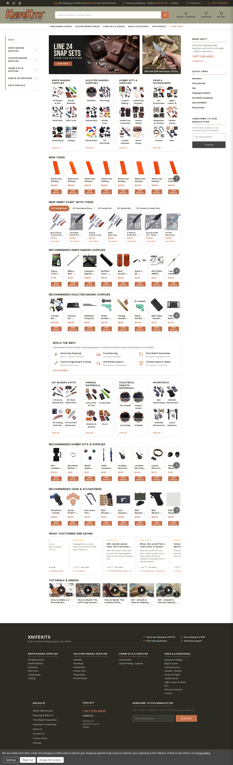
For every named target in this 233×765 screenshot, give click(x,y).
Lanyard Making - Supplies (131, 663)
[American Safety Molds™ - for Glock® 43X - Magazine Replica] (123, 168)
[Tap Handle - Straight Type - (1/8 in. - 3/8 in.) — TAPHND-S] (173, 260)
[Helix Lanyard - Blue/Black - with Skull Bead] (106, 454)
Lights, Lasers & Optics (175, 682)
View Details (56, 191)
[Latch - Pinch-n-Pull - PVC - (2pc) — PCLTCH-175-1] (157, 454)
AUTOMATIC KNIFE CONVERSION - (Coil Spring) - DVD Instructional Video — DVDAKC (157, 272)
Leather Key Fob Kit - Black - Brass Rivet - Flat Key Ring (122, 467)
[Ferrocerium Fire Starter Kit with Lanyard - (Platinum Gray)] (90, 499)
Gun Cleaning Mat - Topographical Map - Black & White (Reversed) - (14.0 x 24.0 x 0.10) (123, 511)
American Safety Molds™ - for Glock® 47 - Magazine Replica (73, 180)
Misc (167, 686)
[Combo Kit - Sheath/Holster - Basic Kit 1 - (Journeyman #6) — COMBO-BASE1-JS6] (73, 305)
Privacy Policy (198, 107)
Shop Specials (159, 26)
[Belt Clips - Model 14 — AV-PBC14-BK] (157, 305)
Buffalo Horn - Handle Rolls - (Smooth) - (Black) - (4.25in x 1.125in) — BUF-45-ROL (106, 272)
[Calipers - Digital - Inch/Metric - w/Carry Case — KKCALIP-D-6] (90, 260)
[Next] (176, 178)
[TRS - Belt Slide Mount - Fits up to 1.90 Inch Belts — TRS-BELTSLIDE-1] (173, 305)
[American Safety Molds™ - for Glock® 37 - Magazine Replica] (173, 168)
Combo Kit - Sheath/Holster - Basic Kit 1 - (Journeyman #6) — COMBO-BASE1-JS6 (73, 317)
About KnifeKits (199, 102)
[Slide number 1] (94, 54)
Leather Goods (171, 678)
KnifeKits (39, 637)
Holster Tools (80, 671)
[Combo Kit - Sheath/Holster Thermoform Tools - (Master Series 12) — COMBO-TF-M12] (56, 305)
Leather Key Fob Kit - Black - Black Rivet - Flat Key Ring (139, 467)
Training (31, 678)
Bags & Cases (171, 663)
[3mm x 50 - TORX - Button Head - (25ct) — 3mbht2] (140, 260)
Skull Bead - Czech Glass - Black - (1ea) (172, 467)
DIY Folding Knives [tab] (59, 208)
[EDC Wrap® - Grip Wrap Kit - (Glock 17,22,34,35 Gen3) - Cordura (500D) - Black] (157, 499)
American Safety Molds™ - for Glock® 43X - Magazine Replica (123, 180)
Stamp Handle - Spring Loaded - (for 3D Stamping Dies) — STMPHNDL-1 (123, 317)
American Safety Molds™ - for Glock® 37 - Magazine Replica (173, 180)
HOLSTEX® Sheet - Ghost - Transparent (109, 571)
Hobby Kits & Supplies (114, 26)
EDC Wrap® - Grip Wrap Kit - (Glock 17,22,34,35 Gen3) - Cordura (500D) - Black (157, 511)
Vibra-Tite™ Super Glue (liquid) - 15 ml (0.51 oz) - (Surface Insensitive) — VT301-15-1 (56, 272)
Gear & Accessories (138, 26)
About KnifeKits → (62, 370)
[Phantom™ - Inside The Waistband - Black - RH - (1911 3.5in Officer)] (56, 499)
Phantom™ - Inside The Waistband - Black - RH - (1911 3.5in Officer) (56, 511)
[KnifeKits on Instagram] (14, 3)
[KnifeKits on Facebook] (8, 3)
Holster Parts (79, 667)
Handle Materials (93, 384)
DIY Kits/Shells (80, 678)
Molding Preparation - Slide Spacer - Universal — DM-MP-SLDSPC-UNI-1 (89, 317)
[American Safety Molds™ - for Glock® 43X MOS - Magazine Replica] (106, 168)
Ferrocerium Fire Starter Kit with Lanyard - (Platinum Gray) (89, 511)
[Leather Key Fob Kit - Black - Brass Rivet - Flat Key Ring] (123, 454)
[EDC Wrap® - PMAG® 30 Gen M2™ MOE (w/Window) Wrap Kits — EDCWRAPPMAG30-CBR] (106, 499)
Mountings (161, 382)
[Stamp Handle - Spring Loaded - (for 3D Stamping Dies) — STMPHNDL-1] (123, 305)
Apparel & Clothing (173, 660)
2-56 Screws (65, 571)
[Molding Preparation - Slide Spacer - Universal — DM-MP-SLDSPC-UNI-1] (90, 305)
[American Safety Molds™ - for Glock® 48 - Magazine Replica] (56, 168)
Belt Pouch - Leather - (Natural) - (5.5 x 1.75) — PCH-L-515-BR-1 (123, 272)
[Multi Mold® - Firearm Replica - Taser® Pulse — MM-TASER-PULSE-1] (140, 305)
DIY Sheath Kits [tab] (124, 208)
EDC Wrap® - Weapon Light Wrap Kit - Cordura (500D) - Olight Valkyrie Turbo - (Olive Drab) (173, 511)
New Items (197, 78)
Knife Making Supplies (61, 26)
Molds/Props (79, 675)
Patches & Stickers (173, 689)
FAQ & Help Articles (43, 710)
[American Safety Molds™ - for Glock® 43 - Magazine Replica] (140, 168)
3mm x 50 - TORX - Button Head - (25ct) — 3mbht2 (139, 272)
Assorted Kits (125, 660)
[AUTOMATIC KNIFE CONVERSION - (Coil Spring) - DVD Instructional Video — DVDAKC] (157, 260)
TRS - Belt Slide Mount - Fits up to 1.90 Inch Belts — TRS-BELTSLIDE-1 (173, 317)
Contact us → (199, 61)
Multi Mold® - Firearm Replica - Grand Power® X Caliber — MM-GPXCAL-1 (106, 317)
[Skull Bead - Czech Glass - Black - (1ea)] (173, 454)
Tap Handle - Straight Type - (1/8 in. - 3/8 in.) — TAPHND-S (173, 272)
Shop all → (57, 147)
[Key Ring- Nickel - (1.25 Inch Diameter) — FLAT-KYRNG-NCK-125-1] (73, 454)
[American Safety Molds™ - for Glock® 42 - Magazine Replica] (157, 168)
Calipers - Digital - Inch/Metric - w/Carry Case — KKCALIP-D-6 (89, 272)
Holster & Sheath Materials (126, 385)
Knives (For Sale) (172, 675)
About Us (37, 729)
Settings (11, 760)
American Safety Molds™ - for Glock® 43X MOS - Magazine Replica (106, 180)
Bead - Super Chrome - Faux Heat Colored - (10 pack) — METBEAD (89, 467)
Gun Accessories (172, 667)
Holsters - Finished (173, 671)
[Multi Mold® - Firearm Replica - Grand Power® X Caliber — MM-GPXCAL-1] (106, 305)
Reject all (28, 760)
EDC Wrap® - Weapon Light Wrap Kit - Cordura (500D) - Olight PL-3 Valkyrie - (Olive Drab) (140, 511)
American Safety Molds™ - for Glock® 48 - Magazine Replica (56, 180)
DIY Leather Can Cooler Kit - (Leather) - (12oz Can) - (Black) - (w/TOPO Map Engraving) (56, 467)
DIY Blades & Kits (64, 382)
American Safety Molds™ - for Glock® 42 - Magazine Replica (157, 180)
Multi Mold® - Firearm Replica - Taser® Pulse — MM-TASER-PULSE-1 (139, 317)
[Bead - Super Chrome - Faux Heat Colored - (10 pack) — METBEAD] (90, 454)
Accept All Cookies (50, 760)
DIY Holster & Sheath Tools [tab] (148, 208)
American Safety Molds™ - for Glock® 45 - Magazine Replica (89, 180)
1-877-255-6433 (202, 56)
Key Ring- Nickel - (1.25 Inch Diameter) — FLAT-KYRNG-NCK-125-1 (73, 467)
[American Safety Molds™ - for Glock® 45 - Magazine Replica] (90, 168)
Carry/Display (34, 675)
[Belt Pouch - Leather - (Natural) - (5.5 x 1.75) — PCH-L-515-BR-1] (123, 260)
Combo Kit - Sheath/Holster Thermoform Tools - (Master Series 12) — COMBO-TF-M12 (56, 317)
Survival (168, 693)
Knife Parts (33, 667)
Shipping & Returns (201, 93)
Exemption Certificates (44, 724)
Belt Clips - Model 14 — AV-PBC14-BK (157, 317)
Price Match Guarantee (202, 98)
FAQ (194, 88)
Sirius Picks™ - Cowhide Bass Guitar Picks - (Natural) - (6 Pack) (73, 511)
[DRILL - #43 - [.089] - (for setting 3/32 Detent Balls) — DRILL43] (73, 260)
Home (11, 40)
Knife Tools (33, 671)
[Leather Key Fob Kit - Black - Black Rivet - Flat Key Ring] (140, 454)
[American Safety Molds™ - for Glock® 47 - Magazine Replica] (73, 168)
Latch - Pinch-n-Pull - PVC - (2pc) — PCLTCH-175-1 (157, 467)
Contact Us (39, 733)
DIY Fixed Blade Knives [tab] (82, 208)
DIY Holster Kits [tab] (105, 208)
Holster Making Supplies (87, 26)
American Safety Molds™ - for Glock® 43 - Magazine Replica (140, 180)
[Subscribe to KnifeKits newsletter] (20, 3)
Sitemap (37, 743)
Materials (78, 660)
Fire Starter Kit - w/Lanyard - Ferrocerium (143, 571)
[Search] (165, 14)
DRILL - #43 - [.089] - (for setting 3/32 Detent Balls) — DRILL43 (72, 272)
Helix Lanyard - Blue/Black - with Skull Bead (106, 467)
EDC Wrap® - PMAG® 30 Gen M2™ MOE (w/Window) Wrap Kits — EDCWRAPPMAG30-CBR (106, 511)
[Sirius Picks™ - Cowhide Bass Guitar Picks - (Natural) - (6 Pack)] (73, 499)
